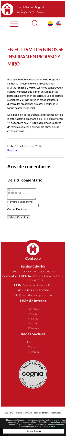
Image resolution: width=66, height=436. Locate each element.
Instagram (33, 351)
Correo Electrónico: (18, 209)
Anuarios (33, 318)
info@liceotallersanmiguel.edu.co (33, 295)
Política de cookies (40, 422)
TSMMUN (33, 308)
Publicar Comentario (18, 217)
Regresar (12, 150)
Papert (33, 323)
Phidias (33, 313)
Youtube (33, 346)
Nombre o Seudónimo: (20, 201)
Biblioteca (33, 328)
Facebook (33, 342)
